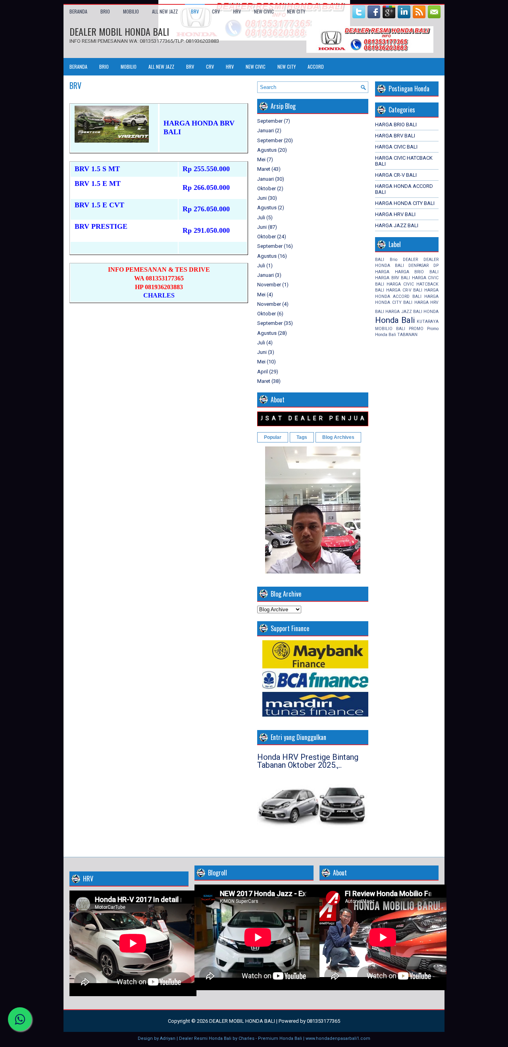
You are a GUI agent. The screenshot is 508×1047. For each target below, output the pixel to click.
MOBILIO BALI (390, 328)
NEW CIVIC (264, 11)
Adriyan (167, 1038)
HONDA (431, 311)
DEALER (410, 259)
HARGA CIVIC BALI (396, 147)
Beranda (78, 11)
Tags (301, 437)
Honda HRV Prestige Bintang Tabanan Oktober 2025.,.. (307, 761)
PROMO (416, 328)
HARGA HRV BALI (395, 214)
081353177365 (323, 1021)
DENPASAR (418, 265)
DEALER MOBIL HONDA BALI (119, 31)
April (262, 372)
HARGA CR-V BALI (396, 175)
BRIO (105, 11)
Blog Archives (338, 437)
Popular (272, 437)
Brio (393, 259)
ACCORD (316, 66)
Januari (265, 130)
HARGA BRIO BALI (396, 124)
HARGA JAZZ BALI (396, 225)
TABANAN (407, 334)
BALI (379, 259)
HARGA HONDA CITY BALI (405, 203)
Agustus (267, 150)
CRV (216, 11)
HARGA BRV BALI (395, 136)
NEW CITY (296, 11)
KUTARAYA (428, 321)
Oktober (266, 188)
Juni (262, 198)
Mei (261, 159)
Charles (246, 1038)
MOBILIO (131, 11)
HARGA (382, 271)
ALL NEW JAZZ (165, 11)
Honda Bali (395, 320)
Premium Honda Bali (280, 1038)
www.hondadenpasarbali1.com (338, 1038)
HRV (237, 11)
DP (436, 265)
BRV (195, 11)
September (270, 121)
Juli (261, 217)
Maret (263, 169)
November (269, 285)
